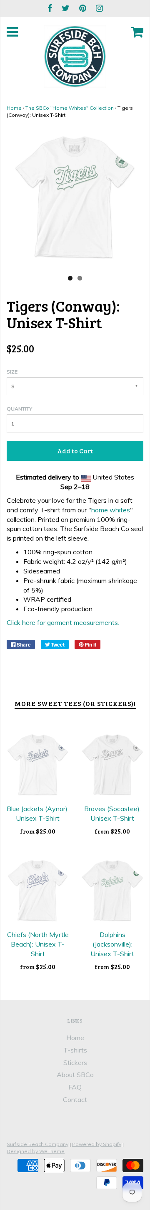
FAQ (75, 1087)
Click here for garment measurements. (63, 622)
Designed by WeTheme (36, 1151)
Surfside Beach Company (37, 1144)
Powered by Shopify (96, 1144)
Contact (75, 1099)
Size (12, 372)
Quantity (19, 409)
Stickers (75, 1062)
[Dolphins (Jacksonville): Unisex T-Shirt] (112, 891)
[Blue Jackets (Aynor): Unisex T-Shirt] (38, 765)
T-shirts (75, 1050)
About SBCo (75, 1074)
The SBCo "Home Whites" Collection (69, 108)
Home (14, 108)
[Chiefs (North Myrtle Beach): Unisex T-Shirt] (38, 891)
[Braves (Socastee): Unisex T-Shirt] (112, 765)
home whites (110, 510)
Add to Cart (75, 450)
